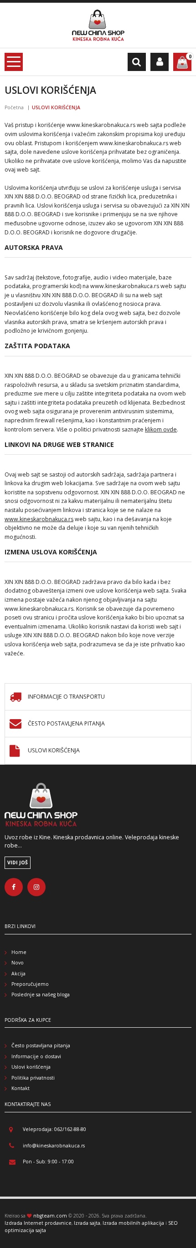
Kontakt (20, 1088)
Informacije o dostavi (36, 1056)
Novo (17, 962)
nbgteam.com (50, 1215)
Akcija (18, 973)
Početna (14, 107)
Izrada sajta (87, 1223)
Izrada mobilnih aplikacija (133, 1223)
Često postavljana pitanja (40, 1045)
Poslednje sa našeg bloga (40, 994)
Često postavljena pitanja (66, 723)
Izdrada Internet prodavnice (38, 1223)
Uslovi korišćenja (54, 750)
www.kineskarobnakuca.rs (39, 519)
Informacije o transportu (66, 697)
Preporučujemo (30, 984)
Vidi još (17, 862)
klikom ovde (161, 429)
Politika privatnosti (33, 1078)
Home (18, 952)
